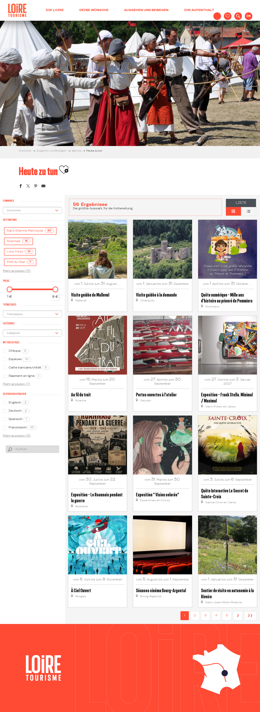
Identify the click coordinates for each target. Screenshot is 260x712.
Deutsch (18, 411)
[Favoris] (227, 16)
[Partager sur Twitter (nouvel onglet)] (28, 186)
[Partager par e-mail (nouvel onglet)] (43, 186)
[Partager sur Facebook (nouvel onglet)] (20, 186)
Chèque (17, 351)
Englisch (17, 402)
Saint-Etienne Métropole (29, 231)
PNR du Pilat (19, 262)
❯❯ (250, 615)
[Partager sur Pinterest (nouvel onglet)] (36, 186)
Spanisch (18, 419)
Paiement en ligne (24, 376)
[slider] (9, 289)
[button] (238, 16)
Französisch (21, 427)
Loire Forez (19, 251)
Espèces (18, 359)
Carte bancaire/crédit (28, 367)
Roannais (17, 241)
